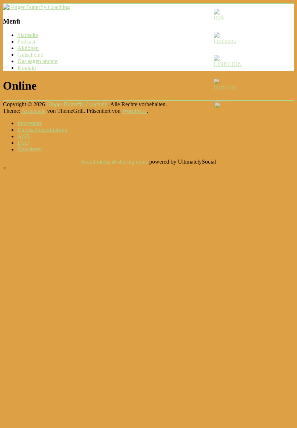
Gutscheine (30, 55)
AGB (23, 136)
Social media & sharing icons (115, 162)
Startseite (27, 35)
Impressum (29, 123)
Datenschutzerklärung (42, 130)
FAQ (23, 143)
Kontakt (26, 68)
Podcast (26, 41)
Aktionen (28, 48)
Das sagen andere (37, 61)
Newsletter (29, 149)
